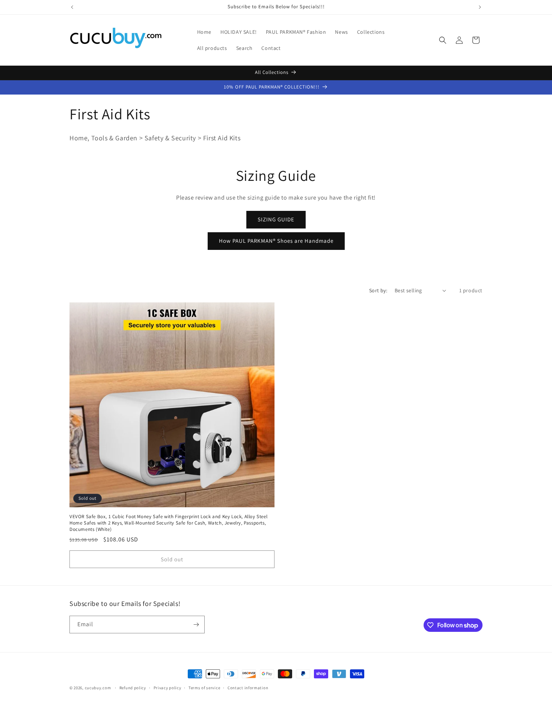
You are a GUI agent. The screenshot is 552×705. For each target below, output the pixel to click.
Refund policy (132, 687)
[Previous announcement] (72, 7)
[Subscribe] (196, 624)
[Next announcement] (480, 7)
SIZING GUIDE (276, 219)
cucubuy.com (98, 687)
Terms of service (204, 687)
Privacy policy (167, 687)
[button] (442, 40)
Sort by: (378, 290)
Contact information (248, 687)
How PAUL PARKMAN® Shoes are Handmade (276, 240)
